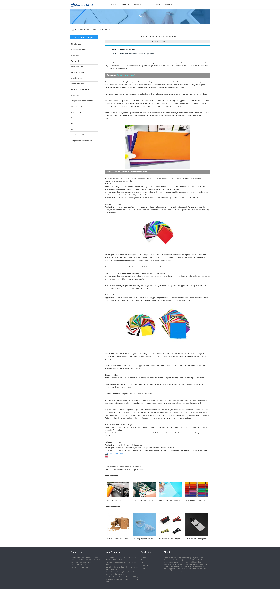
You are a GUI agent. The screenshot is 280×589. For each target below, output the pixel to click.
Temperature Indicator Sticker (82, 141)
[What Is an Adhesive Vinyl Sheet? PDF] (106, 456)
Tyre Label (75, 61)
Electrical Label (76, 78)
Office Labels (76, 112)
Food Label (75, 55)
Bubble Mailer (76, 118)
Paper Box (75, 95)
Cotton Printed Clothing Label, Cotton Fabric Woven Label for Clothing (122, 573)
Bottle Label (75, 123)
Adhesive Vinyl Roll (78, 84)
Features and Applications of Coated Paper (126, 466)
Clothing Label (76, 106)
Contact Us (169, 4)
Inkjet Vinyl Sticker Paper (80, 89)
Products (137, 4)
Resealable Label (77, 67)
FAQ (148, 4)
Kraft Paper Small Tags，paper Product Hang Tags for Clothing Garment (122, 558)
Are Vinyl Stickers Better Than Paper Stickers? (127, 469)
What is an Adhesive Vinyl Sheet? (124, 50)
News (158, 4)
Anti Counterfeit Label (79, 135)
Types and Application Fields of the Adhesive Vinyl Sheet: (133, 54)
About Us (125, 4)
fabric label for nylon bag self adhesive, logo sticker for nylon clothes (122, 568)
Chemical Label (76, 129)
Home (113, 4)
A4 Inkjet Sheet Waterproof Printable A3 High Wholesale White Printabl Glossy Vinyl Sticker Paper (122, 579)
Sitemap (144, 568)
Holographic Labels (78, 72)
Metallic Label (76, 44)
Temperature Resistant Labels (82, 101)
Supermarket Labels (78, 50)
